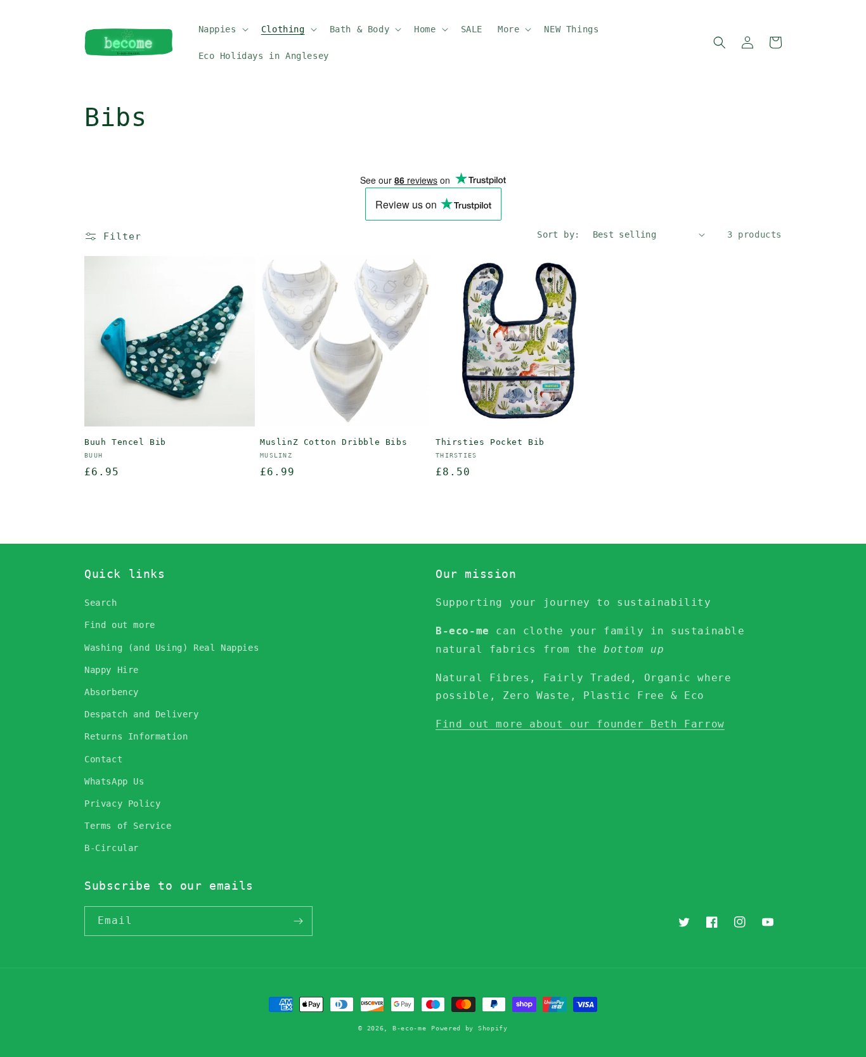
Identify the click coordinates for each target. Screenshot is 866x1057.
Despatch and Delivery (141, 714)
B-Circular (111, 848)
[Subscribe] (298, 921)
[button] (222, 29)
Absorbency (111, 692)
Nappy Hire (111, 670)
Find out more (119, 625)
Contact (103, 759)
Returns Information (136, 736)
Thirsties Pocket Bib (490, 442)
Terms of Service (128, 826)
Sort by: (558, 234)
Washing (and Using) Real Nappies (171, 648)
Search (100, 603)
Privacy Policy (122, 803)
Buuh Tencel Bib (125, 442)
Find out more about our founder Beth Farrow (580, 724)
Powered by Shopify (469, 1028)
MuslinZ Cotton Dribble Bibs (333, 442)
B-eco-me (409, 1028)
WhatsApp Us (114, 781)
